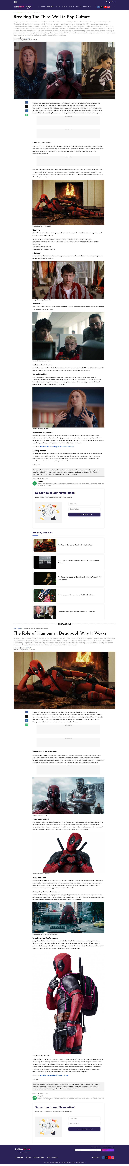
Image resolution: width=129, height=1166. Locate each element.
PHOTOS (72, 6)
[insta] (108, 7)
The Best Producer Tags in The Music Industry (57, 447)
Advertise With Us (39, 1157)
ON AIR (57, 6)
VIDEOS (64, 6)
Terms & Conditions (52, 1157)
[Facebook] (98, 7)
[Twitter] (101, 7)
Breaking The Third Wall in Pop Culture (54, 1075)
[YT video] (105, 7)
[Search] (114, 7)
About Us (28, 1157)
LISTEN (79, 6)
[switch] (15, 2)
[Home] (38, 7)
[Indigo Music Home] (23, 1150)
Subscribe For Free (84, 514)
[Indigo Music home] (23, 7)
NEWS (43, 6)
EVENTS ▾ (87, 6)
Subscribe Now (108, 1150)
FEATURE (50, 6)
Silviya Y (28, 38)
